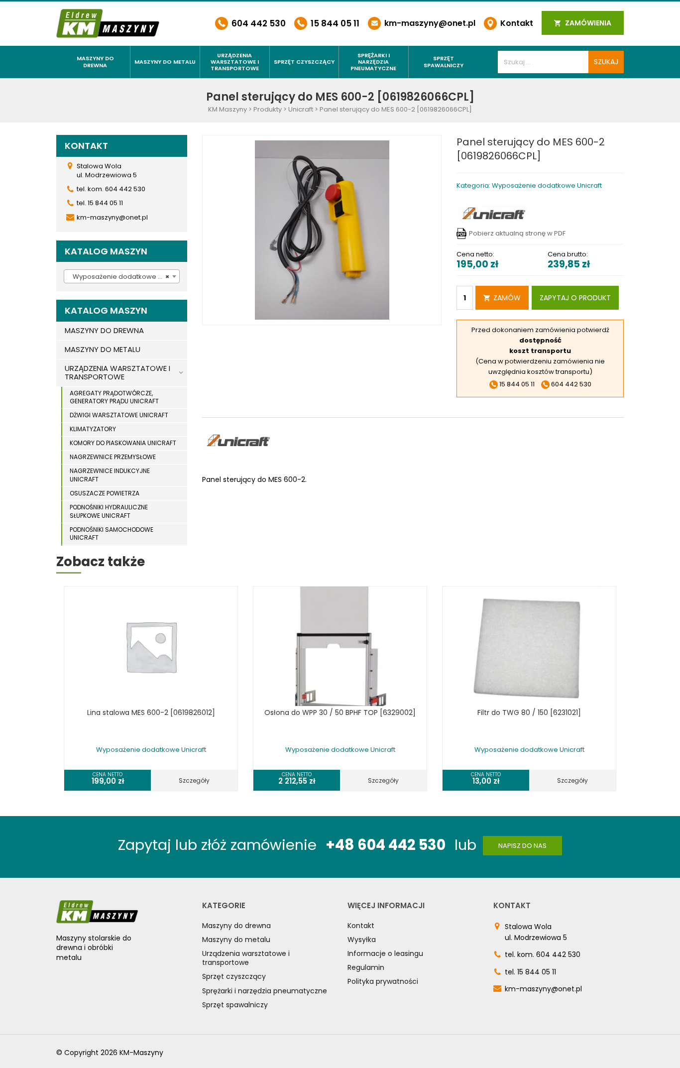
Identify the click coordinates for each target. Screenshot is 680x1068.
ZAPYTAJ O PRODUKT (575, 298)
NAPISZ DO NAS (522, 845)
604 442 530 (257, 23)
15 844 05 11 (334, 23)
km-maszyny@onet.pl (428, 23)
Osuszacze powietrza (104, 493)
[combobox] (122, 276)
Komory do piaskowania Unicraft (123, 443)
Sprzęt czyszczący (304, 62)
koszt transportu (540, 351)
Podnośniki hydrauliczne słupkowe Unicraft (109, 511)
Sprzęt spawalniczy (443, 61)
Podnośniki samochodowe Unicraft (111, 533)
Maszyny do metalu (165, 62)
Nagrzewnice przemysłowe (113, 457)
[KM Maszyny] (108, 23)
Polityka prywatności (382, 981)
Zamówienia (587, 23)
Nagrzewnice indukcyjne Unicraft (110, 475)
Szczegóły (194, 780)
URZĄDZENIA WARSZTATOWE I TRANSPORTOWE (117, 372)
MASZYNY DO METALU (102, 349)
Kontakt (515, 23)
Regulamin (365, 967)
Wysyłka (361, 940)
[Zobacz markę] (493, 213)
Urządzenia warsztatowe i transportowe (235, 61)
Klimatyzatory (93, 429)
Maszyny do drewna (95, 61)
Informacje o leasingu (385, 953)
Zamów (507, 298)
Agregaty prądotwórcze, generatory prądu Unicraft (114, 397)
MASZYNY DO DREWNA (104, 330)
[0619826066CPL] (322, 230)
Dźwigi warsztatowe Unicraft (119, 415)
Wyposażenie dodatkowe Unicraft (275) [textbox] (123, 276)
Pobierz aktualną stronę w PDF (517, 233)
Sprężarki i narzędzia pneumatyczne (373, 61)
